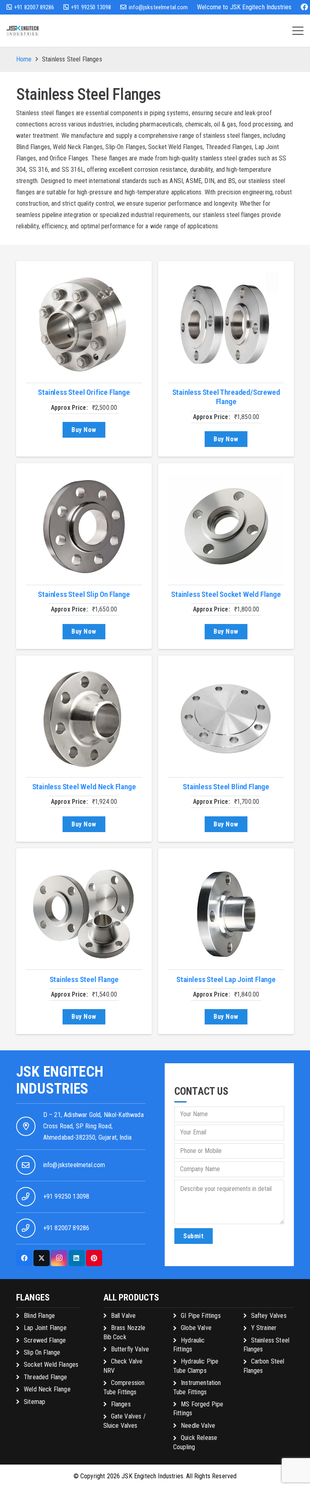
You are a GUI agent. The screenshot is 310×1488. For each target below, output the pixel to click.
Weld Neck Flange (47, 1389)
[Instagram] (59, 1258)
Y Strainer (264, 1328)
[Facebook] (304, 7)
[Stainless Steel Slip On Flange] (84, 526)
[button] (298, 30)
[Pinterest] (94, 1258)
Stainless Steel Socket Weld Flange (226, 594)
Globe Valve (196, 1328)
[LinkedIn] (77, 1258)
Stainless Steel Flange (84, 979)
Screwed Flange (45, 1340)
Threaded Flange (45, 1377)
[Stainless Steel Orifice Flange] (84, 324)
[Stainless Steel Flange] (84, 911)
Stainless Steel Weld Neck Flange (84, 786)
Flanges (121, 1404)
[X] (42, 1258)
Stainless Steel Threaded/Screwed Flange (226, 397)
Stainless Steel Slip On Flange (84, 594)
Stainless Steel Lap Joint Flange (226, 979)
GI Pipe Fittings (201, 1315)
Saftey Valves (269, 1315)
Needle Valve (198, 1425)
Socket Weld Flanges (51, 1364)
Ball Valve (123, 1315)
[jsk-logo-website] (22, 31)
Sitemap (34, 1402)
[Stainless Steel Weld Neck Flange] (84, 719)
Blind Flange (39, 1315)
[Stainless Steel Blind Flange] (226, 719)
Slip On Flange (42, 1352)
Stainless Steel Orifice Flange (84, 392)
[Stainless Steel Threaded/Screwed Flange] (226, 324)
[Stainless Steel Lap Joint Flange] (226, 911)
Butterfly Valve (130, 1349)
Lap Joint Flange (45, 1328)
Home (24, 59)
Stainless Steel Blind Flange (226, 786)
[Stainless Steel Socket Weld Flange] (226, 526)
